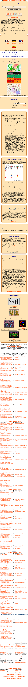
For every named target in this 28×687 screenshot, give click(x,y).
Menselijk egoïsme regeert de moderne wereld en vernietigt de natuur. (6, 565)
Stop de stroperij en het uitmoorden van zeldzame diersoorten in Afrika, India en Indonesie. (6, 512)
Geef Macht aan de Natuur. (19, 461)
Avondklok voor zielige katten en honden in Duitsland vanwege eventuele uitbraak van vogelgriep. (5, 631)
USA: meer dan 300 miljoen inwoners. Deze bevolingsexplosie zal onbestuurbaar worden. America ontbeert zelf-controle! (6, 405)
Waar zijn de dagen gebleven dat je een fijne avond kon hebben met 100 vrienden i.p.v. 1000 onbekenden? (6, 612)
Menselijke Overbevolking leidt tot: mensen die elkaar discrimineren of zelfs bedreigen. (6, 519)
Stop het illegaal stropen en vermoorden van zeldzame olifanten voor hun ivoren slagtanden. (6, 583)
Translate (24, 105)
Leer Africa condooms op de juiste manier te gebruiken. (20, 472)
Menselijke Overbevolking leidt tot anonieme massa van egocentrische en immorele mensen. (6, 503)
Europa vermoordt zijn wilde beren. (5, 416)
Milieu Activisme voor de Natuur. (20, 511)
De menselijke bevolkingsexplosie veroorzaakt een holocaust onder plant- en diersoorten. (6, 596)
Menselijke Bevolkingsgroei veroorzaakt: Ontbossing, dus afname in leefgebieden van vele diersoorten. (6, 418)
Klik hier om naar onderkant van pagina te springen (14, 0)
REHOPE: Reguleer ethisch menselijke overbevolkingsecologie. (6, 647)
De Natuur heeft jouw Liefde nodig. (20, 456)
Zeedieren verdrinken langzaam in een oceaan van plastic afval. (6, 506)
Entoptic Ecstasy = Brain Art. (19, 399)
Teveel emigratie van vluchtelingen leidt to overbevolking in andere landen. (6, 475)
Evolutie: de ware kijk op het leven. (20, 364)
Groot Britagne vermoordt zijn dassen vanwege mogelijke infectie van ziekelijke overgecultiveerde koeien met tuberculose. (6, 603)
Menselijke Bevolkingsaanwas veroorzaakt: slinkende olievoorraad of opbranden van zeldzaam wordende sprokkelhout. (6, 541)
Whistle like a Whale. (18, 577)
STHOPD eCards (14, 221)
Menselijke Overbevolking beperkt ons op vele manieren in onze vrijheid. (6, 598)
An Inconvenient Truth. (18, 404)
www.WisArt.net (14, 155)
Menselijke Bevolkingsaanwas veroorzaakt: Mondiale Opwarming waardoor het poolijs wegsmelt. (5, 530)
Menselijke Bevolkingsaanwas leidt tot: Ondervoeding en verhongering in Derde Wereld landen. (6, 623)
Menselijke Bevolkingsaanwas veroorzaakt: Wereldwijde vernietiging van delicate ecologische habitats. (6, 381)
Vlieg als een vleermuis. (18, 558)
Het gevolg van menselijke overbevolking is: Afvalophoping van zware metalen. (6, 546)
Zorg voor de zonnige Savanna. (20, 560)
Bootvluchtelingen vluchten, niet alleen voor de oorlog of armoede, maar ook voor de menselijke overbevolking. (6, 357)
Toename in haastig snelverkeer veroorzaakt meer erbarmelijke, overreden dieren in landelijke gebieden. (5, 480)
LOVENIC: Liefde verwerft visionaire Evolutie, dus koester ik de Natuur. (20, 662)
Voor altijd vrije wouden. (18, 573)
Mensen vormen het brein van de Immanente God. (20, 500)
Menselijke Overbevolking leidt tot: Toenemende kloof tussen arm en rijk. (6, 521)
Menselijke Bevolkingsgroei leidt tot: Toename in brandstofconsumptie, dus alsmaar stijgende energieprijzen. (6, 601)
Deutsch (14, 43)
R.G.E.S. (14, 339)
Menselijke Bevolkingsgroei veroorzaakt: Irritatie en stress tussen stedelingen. (6, 446)
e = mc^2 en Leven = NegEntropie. (20, 587)
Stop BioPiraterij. (17, 548)
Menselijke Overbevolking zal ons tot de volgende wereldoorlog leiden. (6, 561)
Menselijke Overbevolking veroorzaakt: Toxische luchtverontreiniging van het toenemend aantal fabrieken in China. (6, 620)
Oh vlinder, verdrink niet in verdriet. (20, 429)
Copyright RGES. (17, 537)
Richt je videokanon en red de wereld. (21, 411)
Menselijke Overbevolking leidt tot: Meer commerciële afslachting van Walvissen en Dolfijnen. (6, 473)
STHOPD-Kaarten (14, 306)
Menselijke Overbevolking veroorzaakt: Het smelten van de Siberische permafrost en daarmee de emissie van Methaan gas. (6, 440)
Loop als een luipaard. (18, 575)
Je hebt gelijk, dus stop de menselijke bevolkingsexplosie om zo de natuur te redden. (6, 368)
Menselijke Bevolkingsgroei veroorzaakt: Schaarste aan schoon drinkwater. (6, 559)
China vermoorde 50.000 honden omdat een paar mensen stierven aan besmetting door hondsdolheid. (6, 486)
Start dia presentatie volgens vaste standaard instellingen (14, 676)
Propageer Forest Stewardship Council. (21, 459)
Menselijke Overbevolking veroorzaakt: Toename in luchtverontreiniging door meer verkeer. (6, 460)
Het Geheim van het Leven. (19, 485)
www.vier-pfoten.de (6, 656)
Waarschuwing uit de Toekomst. (20, 624)
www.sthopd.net (13, 245)
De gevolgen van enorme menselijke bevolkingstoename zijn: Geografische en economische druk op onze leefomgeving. (6, 375)
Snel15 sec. (19, 14)
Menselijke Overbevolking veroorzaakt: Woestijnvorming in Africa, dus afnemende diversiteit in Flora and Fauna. (6, 527)
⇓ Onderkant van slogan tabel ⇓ (14, 352)
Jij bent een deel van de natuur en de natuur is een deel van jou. (6, 567)
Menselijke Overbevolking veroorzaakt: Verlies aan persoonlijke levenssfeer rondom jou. (6, 400)
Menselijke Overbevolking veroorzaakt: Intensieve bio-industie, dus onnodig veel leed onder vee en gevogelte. (6, 508)
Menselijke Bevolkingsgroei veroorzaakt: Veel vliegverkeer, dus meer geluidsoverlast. (6, 477)
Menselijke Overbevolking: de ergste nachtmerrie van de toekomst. (6, 532)
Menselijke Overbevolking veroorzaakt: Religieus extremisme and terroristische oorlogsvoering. (6, 515)
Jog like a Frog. (17, 359)
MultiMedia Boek (22, 328)
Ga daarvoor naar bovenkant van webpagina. (14, 421)
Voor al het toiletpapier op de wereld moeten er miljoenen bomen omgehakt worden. (6, 360)
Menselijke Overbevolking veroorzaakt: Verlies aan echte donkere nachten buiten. (6, 444)
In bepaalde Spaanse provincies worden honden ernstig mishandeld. (6, 517)
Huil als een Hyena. (18, 600)
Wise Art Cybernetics (18, 670)
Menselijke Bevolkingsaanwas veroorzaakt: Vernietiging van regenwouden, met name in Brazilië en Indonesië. (6, 593)
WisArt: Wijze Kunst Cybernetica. (20, 646)
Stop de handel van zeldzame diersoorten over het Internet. (5, 557)
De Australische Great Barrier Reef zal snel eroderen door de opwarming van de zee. (6, 379)
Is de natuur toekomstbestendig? (20, 476)
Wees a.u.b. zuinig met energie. (20, 568)
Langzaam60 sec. (9, 14)
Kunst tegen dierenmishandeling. (20, 370)
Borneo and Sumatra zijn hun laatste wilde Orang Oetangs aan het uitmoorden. (6, 430)
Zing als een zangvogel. (18, 518)
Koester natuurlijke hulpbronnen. (20, 396)
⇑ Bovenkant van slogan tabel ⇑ (14, 674)
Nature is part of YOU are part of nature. (21, 502)
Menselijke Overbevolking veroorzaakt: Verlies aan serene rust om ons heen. (6, 574)
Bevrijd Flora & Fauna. (18, 474)
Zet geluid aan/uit (7, 7)
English (7, 43)
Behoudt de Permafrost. (18, 427)
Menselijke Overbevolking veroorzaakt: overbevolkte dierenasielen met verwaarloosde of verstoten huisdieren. (6, 634)
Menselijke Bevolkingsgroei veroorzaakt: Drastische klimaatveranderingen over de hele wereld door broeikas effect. (6, 385)
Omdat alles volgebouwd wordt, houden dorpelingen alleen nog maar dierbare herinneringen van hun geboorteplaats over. (6, 483)
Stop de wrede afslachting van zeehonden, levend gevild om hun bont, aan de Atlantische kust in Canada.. (6, 549)
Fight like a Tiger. (17, 619)
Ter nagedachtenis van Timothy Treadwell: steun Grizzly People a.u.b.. (6, 449)
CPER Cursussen (14, 317)
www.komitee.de (5, 662)
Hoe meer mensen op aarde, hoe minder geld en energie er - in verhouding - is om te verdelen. (5, 569)
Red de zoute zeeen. (18, 535)
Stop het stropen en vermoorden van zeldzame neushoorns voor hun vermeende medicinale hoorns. (6, 629)
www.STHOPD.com (20, 659)
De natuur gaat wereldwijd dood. (20, 413)
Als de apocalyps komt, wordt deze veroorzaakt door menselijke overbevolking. (5, 412)
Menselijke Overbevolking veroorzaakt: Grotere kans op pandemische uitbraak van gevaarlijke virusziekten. (6, 580)
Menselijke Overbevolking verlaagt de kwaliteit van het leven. (6, 373)
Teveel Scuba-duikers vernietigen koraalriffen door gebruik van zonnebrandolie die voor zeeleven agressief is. (5, 433)
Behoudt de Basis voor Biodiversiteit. (20, 384)
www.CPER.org (5, 653)
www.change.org (19, 653)
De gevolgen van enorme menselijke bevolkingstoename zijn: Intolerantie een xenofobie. (6, 414)
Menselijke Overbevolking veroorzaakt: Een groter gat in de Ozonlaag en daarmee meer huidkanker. (6, 395)
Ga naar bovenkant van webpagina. (14, 291)
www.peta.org (5, 648)
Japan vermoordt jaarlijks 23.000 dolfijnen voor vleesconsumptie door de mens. (6, 585)
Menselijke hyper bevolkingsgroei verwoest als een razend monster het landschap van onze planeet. (6, 371)
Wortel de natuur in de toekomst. (20, 516)
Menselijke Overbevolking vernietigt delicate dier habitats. (5, 383)
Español (14, 49)
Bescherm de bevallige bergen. (20, 582)
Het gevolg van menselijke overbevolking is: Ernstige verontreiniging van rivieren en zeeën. (6, 636)
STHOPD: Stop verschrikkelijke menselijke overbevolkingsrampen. (20, 652)
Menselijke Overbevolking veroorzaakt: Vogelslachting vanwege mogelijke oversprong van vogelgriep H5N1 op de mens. (6, 607)
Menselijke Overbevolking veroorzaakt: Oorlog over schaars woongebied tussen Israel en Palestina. (6, 438)
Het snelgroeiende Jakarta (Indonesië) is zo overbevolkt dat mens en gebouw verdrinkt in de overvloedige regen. (6, 362)
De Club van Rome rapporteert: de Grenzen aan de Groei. (20, 656)
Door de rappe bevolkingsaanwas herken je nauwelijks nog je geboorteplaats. (5, 403)
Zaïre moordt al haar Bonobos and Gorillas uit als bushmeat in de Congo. (6, 393)
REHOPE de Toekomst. (18, 562)
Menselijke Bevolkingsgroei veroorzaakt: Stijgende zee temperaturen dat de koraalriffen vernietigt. (6, 610)
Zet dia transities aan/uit (20, 7)
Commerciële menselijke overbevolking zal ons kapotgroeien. (6, 510)
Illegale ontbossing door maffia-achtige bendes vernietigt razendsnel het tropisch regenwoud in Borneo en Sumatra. (6, 409)
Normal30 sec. (15, 14)
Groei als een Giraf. (18, 491)
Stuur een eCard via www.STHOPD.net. (21, 622)
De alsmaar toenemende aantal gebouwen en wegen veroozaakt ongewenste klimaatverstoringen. (5, 498)
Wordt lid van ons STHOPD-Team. (20, 374)
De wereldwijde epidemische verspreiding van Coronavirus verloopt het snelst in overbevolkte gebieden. (6, 538)
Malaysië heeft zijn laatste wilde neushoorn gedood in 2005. (5, 435)
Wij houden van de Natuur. (19, 494)
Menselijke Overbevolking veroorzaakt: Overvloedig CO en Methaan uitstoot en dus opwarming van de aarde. (6, 397)
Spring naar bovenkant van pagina (14, 346)
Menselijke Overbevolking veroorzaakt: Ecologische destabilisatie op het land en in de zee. (6, 451)
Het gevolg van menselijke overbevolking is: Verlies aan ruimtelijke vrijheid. (6, 492)
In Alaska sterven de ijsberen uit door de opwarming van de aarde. (6, 536)
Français (21, 43)
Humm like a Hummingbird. (19, 554)
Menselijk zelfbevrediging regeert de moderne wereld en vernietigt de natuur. (6, 447)
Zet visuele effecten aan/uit (14, 9)
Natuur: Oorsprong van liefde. (19, 380)
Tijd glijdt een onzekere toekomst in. (20, 469)
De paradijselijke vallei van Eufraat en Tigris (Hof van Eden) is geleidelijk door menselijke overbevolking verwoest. (6, 544)
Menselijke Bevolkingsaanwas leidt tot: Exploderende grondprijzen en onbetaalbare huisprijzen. (6, 468)
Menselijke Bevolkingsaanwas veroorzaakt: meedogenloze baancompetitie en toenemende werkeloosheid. (5, 454)
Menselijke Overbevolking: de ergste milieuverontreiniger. (6, 591)
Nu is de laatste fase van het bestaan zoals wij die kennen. (21, 523)
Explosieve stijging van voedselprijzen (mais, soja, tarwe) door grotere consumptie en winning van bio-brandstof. (6, 588)
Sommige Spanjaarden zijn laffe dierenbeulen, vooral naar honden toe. (6, 494)
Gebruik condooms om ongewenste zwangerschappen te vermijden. (6, 534)
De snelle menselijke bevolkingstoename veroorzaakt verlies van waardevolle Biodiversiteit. (6, 555)
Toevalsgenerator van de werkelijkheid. (21, 579)
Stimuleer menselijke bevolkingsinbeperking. (18, 507)
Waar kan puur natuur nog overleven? (21, 389)
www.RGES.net (20, 648)
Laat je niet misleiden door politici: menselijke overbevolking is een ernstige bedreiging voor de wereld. (6, 639)
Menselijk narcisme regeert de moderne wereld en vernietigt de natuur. (6, 576)
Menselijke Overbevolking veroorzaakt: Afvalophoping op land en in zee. (6, 618)
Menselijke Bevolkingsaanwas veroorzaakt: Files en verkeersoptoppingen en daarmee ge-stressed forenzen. (6, 390)
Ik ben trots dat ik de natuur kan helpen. (21, 361)
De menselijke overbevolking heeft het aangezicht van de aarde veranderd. (6, 428)
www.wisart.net (2, 670)
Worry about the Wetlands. (19, 529)
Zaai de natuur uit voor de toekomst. (20, 533)
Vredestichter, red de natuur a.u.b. (20, 611)
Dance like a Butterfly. (18, 416)
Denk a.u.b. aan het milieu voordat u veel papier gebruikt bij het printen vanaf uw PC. (6, 563)
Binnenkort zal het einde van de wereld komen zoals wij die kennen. (21, 591)
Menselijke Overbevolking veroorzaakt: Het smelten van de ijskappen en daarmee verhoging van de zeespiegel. (6, 457)
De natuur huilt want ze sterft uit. (20, 505)
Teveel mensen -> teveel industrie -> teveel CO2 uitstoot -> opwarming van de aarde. (6, 470)
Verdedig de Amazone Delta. (19, 423)
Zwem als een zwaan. (18, 372)
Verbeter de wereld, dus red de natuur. (21, 628)
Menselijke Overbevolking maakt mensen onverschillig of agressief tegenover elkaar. (5, 572)
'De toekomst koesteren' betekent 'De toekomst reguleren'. (6, 465)
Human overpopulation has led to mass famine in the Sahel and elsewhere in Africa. (6, 578)
